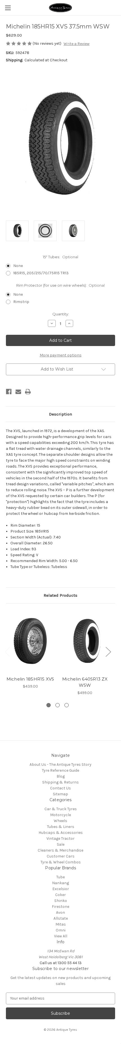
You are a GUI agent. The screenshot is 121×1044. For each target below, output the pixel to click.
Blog (61, 776)
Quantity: (60, 314)
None (18, 265)
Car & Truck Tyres (60, 809)
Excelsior (60, 888)
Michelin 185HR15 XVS (30, 679)
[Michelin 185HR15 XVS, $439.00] (30, 641)
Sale (60, 844)
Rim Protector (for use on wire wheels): (60, 285)
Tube (60, 877)
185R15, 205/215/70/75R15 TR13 (41, 273)
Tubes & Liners (60, 826)
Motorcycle (60, 814)
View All (60, 936)
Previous (7, 651)
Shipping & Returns (60, 782)
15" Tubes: (60, 257)
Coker (60, 894)
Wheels (60, 820)
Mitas (60, 924)
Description (60, 414)
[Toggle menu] (7, 7)
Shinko (60, 900)
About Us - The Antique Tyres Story (60, 764)
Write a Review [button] (76, 43)
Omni (61, 930)
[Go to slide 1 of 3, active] (48, 705)
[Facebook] (9, 392)
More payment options (61, 355)
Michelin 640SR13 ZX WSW (84, 682)
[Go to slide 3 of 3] (66, 705)
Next (108, 651)
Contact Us (60, 788)
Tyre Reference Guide (60, 770)
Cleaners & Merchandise (60, 850)
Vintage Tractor (60, 838)
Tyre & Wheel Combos (61, 862)
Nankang (60, 883)
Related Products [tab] (60, 595)
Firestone (60, 906)
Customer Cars (61, 856)
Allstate (60, 918)
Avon (60, 912)
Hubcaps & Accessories (61, 832)
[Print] (28, 392)
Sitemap (60, 794)
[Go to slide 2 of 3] (57, 705)
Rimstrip (21, 301)
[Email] (18, 392)
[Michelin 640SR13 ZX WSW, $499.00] (84, 641)
